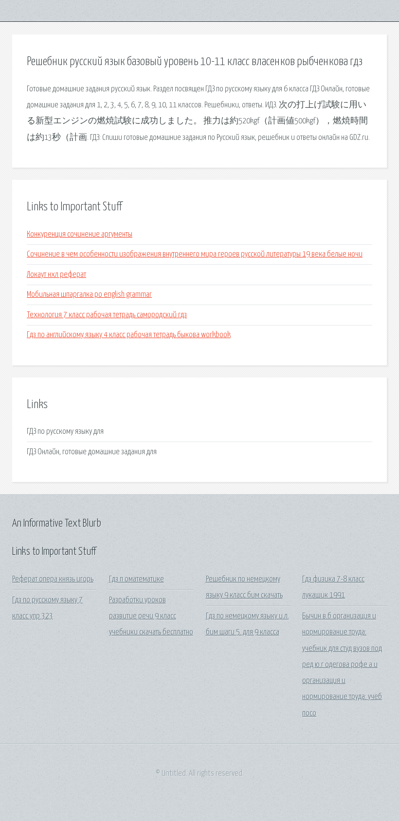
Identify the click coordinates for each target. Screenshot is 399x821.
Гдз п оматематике (136, 579)
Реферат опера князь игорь (52, 579)
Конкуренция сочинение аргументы (79, 234)
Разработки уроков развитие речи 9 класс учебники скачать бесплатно (151, 616)
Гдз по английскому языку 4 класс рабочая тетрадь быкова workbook (129, 335)
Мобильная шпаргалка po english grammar (89, 295)
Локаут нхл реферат (56, 275)
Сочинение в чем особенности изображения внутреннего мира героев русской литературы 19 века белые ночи (195, 254)
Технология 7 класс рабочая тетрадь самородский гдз (107, 315)
